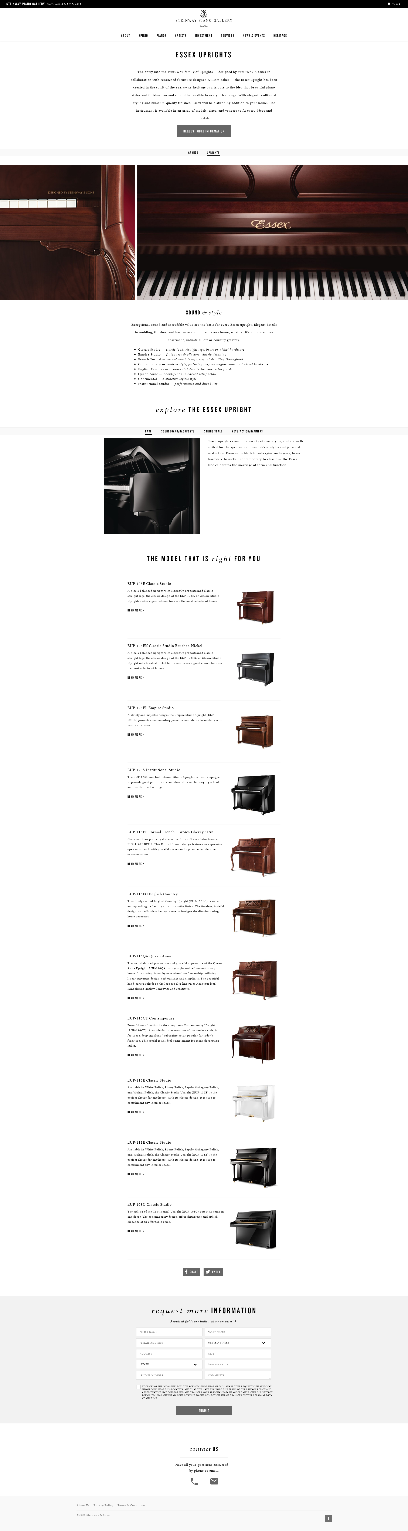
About (125, 35)
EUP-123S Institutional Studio (154, 769)
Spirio (143, 35)
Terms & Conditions (132, 1505)
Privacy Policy (103, 1505)
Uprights (213, 153)
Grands (193, 153)
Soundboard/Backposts (178, 431)
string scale (213, 431)
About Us (82, 1505)
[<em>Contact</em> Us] (214, 1484)
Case (148, 431)
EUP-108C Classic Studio (150, 1204)
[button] (195, 1484)
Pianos (162, 35)
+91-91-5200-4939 (68, 4)
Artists (181, 35)
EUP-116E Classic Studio (149, 1080)
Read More (135, 610)
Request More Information (204, 131)
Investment (203, 35)
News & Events (254, 35)
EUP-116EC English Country (153, 894)
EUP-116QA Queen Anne (149, 956)
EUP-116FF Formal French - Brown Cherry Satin (171, 831)
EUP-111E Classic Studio (149, 1142)
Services (227, 35)
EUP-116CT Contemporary (151, 1018)
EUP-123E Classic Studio (149, 583)
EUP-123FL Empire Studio (151, 707)
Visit (396, 4)
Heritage (280, 35)
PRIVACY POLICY (256, 1389)
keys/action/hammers (247, 431)
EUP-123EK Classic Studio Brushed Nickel (165, 645)
